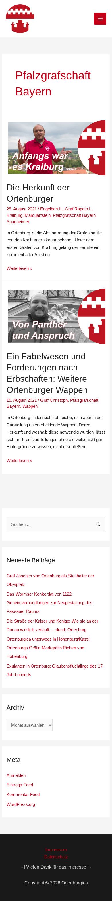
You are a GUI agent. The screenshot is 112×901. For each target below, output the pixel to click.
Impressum (56, 849)
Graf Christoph (54, 400)
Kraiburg (14, 215)
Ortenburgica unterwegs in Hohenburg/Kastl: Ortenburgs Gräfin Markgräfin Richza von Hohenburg (48, 648)
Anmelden (16, 775)
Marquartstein (38, 215)
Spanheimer (18, 221)
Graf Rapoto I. (78, 208)
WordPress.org (21, 804)
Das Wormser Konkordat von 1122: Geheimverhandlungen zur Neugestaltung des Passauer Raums (49, 603)
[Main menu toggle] (100, 19)
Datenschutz (56, 856)
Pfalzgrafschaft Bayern (74, 215)
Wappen (30, 406)
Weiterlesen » (19, 268)
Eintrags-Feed (20, 784)
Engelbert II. (51, 208)
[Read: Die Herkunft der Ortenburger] (56, 147)
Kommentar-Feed (23, 794)
